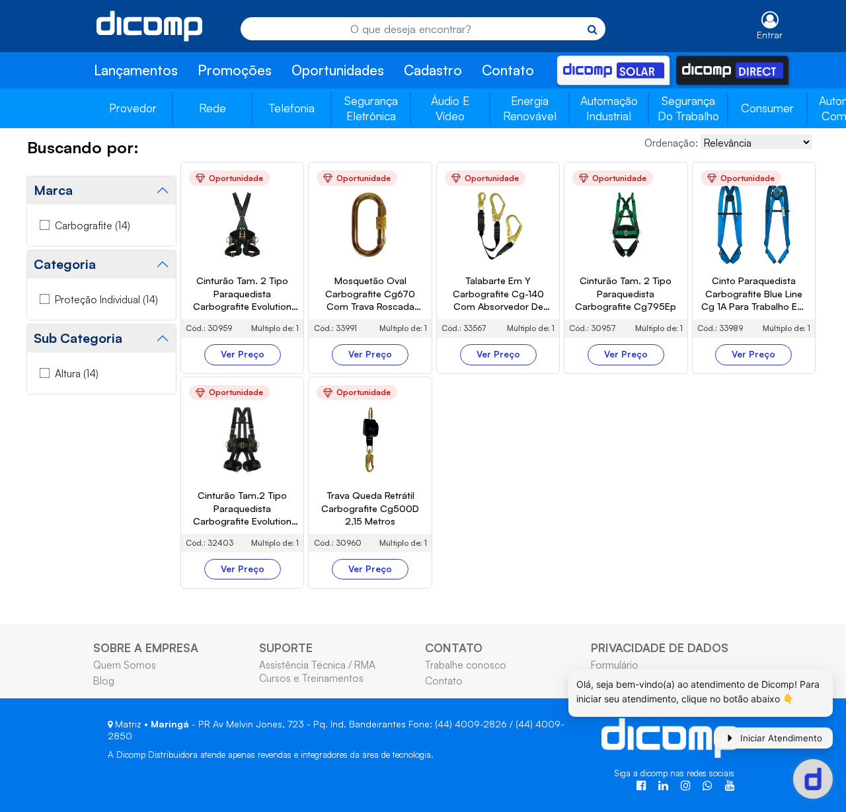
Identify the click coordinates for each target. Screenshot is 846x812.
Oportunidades (337, 70)
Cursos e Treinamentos (311, 677)
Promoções (235, 70)
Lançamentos (136, 70)
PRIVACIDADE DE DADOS (659, 647)
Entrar (770, 34)
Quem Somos (124, 664)
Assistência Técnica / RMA (317, 664)
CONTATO (453, 647)
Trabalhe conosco (465, 664)
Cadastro (433, 70)
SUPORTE (286, 647)
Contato (508, 70)
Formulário (614, 664)
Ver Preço (242, 354)
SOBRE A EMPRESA (145, 647)
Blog (103, 680)
